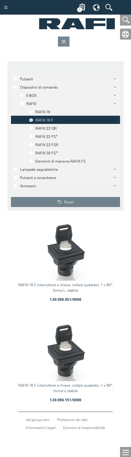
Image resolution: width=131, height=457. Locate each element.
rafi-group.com (38, 419)
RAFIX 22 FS (46, 136)
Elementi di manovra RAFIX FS (60, 161)
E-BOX (31, 95)
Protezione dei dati (72, 419)
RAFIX (31, 103)
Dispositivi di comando (39, 87)
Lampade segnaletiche (39, 169)
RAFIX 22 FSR (46, 144)
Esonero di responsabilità (84, 427)
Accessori (28, 185)
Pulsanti (26, 78)
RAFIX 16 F (44, 120)
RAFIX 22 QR (46, 128)
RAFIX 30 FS (46, 152)
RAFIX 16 (42, 111)
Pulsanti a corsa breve (38, 177)
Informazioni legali (41, 427)
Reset (68, 201)
